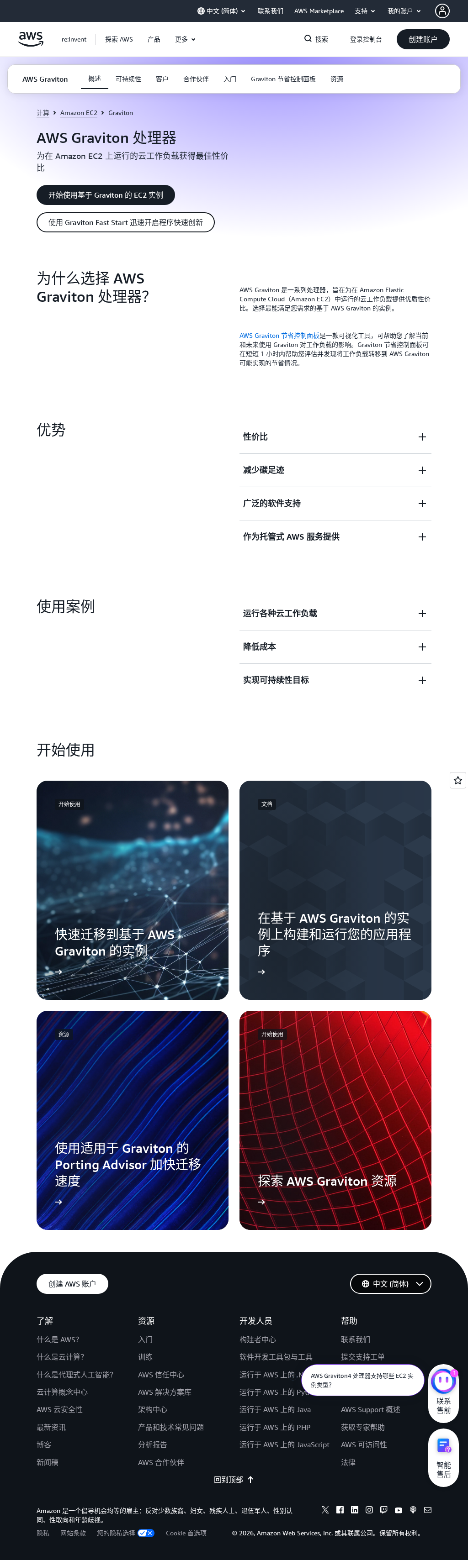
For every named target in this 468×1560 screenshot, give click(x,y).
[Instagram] (369, 1511)
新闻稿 (47, 1462)
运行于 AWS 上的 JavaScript (284, 1444)
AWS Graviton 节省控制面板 (279, 335)
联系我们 (355, 1339)
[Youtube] (398, 1511)
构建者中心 (257, 1339)
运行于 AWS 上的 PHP (275, 1427)
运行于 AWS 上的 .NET (275, 1374)
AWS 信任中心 (161, 1374)
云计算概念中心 (62, 1392)
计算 (43, 112)
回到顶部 (228, 1479)
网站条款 (73, 1533)
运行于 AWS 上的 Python (279, 1392)
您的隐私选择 (116, 1533)
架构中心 (152, 1409)
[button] (119, 39)
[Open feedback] (458, 780)
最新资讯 (51, 1427)
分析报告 (152, 1444)
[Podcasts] (413, 1511)
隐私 (43, 1533)
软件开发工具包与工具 (276, 1356)
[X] (325, 1511)
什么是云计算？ (62, 1356)
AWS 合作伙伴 (161, 1462)
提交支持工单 (363, 1356)
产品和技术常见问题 (171, 1427)
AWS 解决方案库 (164, 1392)
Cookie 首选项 (186, 1533)
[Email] (427, 1511)
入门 (145, 1339)
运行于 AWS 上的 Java (275, 1409)
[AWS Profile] (442, 11)
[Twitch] (384, 1511)
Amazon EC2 (78, 112)
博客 (44, 1444)
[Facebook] (340, 1511)
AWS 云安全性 (60, 1409)
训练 (145, 1356)
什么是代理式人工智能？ (77, 1374)
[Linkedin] (354, 1511)
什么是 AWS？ (60, 1339)
